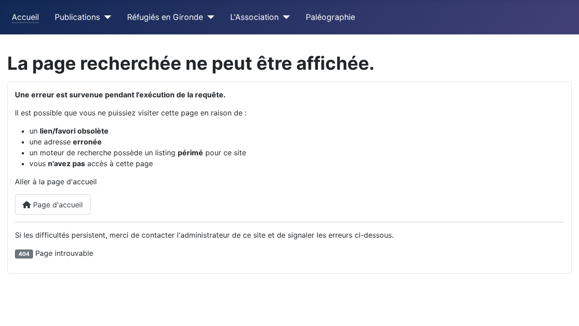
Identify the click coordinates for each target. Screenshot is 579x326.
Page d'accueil (57, 204)
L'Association (254, 17)
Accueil (25, 17)
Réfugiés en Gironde (165, 17)
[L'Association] (284, 17)
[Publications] (105, 17)
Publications (77, 17)
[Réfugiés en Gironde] (208, 17)
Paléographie (330, 17)
